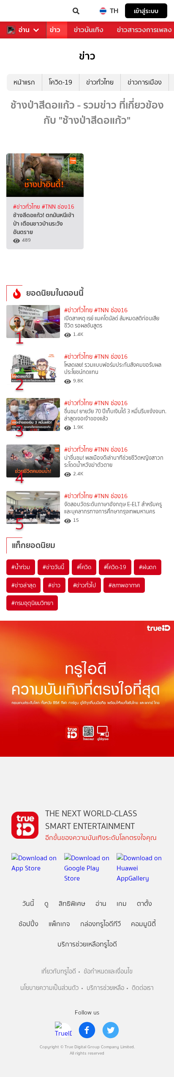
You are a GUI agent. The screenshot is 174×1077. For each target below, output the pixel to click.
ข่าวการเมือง (145, 82)
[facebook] (87, 1030)
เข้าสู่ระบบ (146, 11)
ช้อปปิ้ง (28, 924)
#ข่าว (54, 585)
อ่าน (24, 30)
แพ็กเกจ (59, 924)
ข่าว (55, 30)
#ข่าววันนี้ (53, 567)
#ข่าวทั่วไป (84, 585)
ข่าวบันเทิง (88, 30)
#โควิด (84, 567)
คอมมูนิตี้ (143, 924)
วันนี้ (28, 903)
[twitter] (110, 1030)
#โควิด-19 (115, 567)
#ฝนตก (147, 567)
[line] (63, 1030)
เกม (122, 903)
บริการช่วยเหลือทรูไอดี (87, 944)
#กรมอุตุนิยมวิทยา (32, 603)
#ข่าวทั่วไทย (27, 206)
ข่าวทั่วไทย (100, 82)
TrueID (24, 11)
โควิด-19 (60, 82)
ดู (46, 903)
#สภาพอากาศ (124, 585)
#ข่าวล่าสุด (23, 585)
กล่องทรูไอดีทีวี (100, 924)
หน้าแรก (24, 82)
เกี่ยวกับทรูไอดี (58, 971)
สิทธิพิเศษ (72, 903)
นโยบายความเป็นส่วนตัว (49, 988)
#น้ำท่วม (20, 567)
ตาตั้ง (144, 903)
